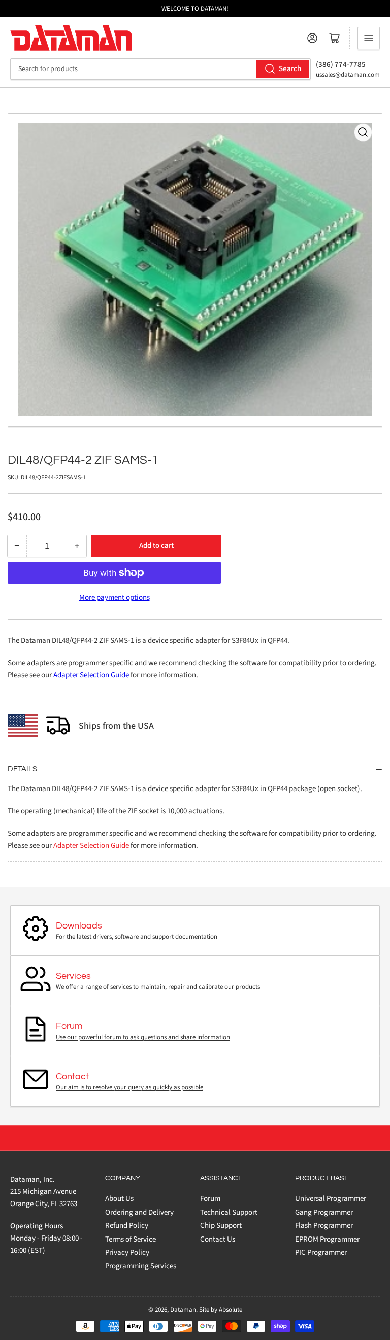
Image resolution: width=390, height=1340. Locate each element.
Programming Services (140, 1266)
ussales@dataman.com (348, 74)
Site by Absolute (220, 1309)
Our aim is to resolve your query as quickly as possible (129, 1087)
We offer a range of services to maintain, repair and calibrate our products (158, 986)
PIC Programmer (321, 1252)
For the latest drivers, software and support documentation (136, 936)
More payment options (114, 597)
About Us (119, 1198)
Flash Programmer (324, 1225)
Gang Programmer (324, 1212)
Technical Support (228, 1212)
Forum (210, 1198)
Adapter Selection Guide (91, 675)
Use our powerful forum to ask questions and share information (143, 1037)
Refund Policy (126, 1225)
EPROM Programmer (327, 1239)
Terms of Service (130, 1239)
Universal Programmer (330, 1198)
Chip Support (221, 1225)
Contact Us (217, 1239)
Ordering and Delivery (139, 1212)
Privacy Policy (127, 1252)
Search (290, 68)
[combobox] (160, 69)
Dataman (183, 1309)
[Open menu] (369, 38)
